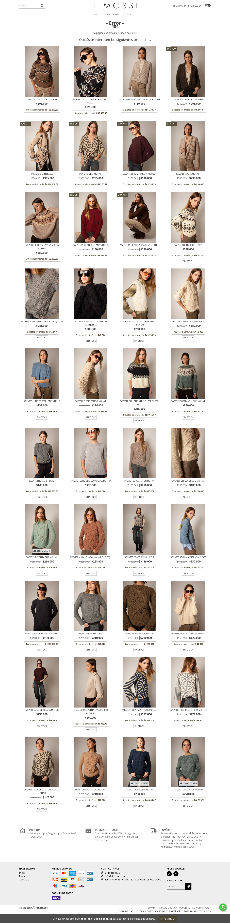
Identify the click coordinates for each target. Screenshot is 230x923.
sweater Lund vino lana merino (42, 710)
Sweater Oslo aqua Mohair (188, 789)
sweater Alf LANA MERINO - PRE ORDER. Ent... (139, 403)
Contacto (129, 14)
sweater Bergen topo (90, 633)
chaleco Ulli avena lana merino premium (90, 712)
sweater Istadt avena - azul (139, 557)
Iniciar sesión (194, 6)
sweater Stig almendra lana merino (139, 245)
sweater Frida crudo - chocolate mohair (42, 791)
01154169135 (112, 872)
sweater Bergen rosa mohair (90, 789)
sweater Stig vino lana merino (139, 173)
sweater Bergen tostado (139, 633)
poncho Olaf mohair (90, 173)
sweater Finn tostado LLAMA (41, 99)
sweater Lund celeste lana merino (42, 401)
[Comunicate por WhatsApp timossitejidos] (223, 907)
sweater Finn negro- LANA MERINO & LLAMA (90, 101)
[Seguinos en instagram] (169, 873)
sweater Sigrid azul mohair (139, 789)
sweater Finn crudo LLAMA (188, 245)
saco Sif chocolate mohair (188, 99)
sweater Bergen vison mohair (139, 480)
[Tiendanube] (33, 909)
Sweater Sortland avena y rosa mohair (42, 247)
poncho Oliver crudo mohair (188, 321)
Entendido (167, 918)
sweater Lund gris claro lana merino (91, 480)
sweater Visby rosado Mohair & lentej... (91, 557)
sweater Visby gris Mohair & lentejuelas (42, 321)
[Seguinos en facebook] (175, 873)
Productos (112, 14)
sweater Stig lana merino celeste (188, 557)
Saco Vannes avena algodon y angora (139, 99)
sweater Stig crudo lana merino (188, 633)
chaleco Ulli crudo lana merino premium (139, 323)
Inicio (98, 14)
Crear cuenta (179, 6)
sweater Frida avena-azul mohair (139, 710)
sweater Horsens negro (42, 480)
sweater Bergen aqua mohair (42, 557)
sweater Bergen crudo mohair (188, 480)
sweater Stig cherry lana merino (90, 245)
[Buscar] (42, 6)
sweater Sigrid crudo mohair (90, 401)
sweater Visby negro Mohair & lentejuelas (91, 323)
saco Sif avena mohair (188, 173)
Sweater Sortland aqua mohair (188, 401)
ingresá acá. (175, 911)
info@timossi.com (115, 876)
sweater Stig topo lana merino (41, 633)
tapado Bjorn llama (42, 173)
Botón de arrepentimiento (197, 911)
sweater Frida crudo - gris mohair (188, 710)
